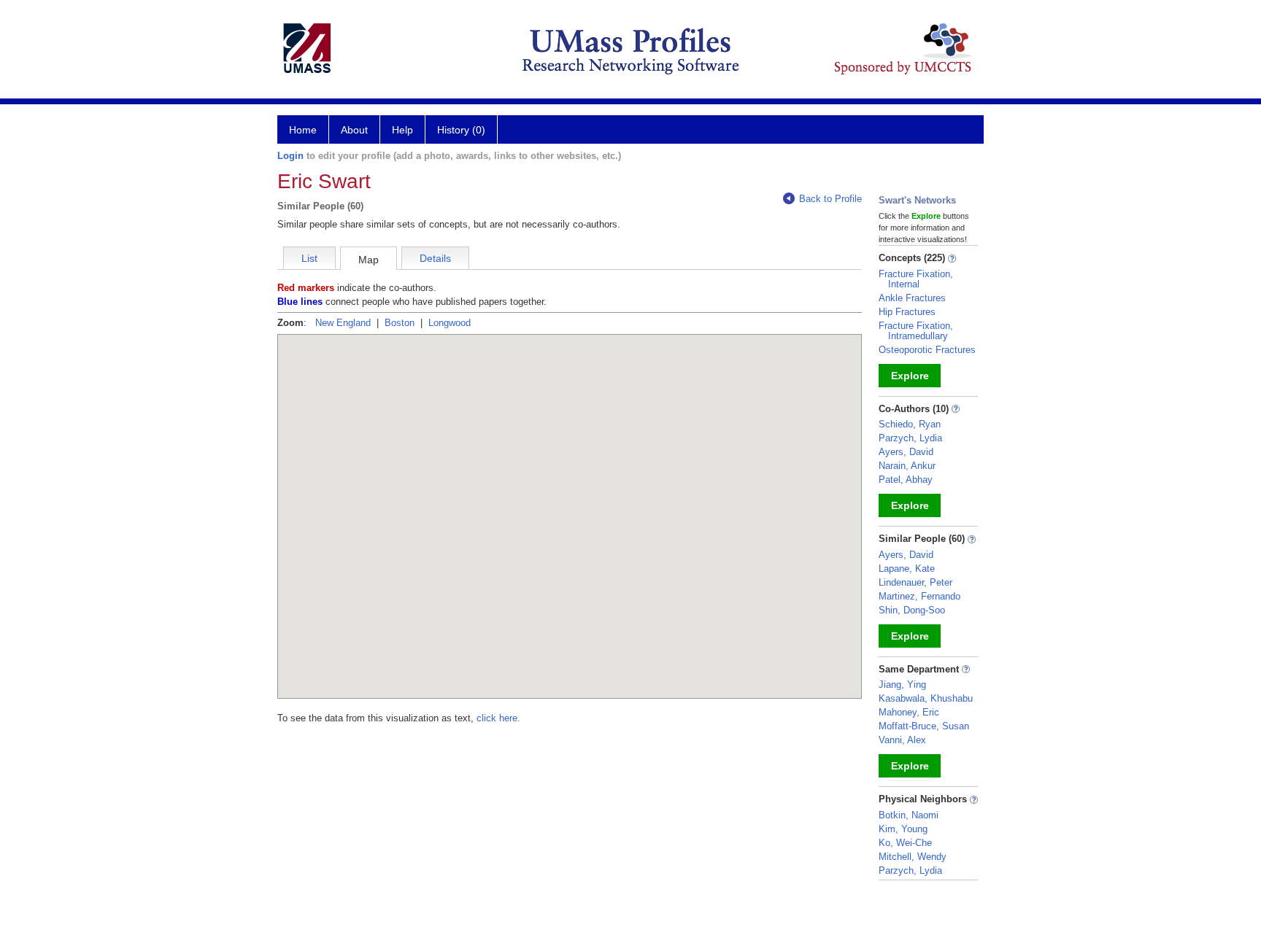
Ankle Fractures (912, 297)
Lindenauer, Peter (915, 582)
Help (402, 130)
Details (435, 258)
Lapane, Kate (907, 568)
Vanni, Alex (902, 739)
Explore (910, 375)
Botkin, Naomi (908, 815)
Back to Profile (830, 198)
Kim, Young (903, 828)
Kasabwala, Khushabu (926, 698)
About (354, 130)
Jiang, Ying (902, 684)
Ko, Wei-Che (905, 842)
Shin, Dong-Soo (912, 610)
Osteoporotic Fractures (927, 349)
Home (303, 130)
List (309, 258)
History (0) (461, 130)
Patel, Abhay (906, 479)
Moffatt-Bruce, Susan (924, 726)
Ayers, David (906, 451)
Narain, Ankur (907, 465)
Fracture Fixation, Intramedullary (916, 330)
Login (290, 155)
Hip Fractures (907, 311)
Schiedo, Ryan (910, 424)
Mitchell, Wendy (912, 856)
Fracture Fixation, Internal (916, 279)
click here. (498, 718)
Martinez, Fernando (919, 596)
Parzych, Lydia (910, 438)
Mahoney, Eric (909, 712)
